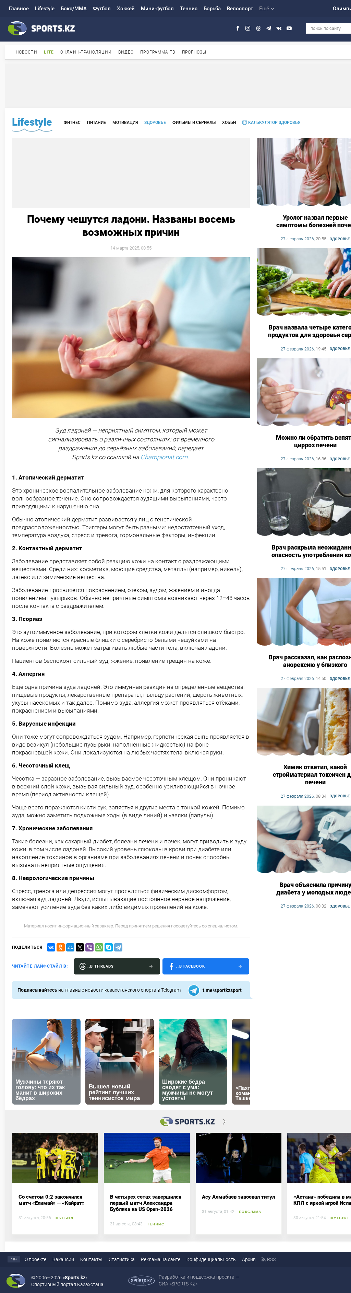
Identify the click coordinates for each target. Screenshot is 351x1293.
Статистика (122, 1259)
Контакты (91, 1259)
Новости (26, 52)
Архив (249, 1259)
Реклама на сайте (160, 1259)
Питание (96, 122)
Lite (49, 52)
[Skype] (109, 947)
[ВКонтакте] (51, 947)
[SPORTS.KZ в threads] (258, 28)
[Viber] (89, 947)
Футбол (102, 8)
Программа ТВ (157, 52)
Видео (126, 52)
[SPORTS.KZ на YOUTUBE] (289, 28)
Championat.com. (165, 457)
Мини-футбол (157, 8)
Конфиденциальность (211, 1259)
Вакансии (63, 1259)
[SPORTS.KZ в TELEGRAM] (268, 28)
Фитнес (72, 122)
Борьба (212, 8)
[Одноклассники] (61, 947)
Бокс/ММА (74, 8)
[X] (80, 947)
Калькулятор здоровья (274, 122)
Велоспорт (240, 8)
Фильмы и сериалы (194, 122)
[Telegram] (118, 947)
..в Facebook (190, 966)
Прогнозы (194, 52)
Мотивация (125, 122)
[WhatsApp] (99, 947)
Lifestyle (45, 8)
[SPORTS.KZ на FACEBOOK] (237, 28)
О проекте (35, 1259)
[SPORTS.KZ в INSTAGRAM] (248, 28)
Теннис (188, 8)
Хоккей (126, 8)
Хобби (229, 122)
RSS (271, 1259)
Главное (19, 8)
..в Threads (100, 966)
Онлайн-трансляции (86, 52)
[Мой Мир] (70, 947)
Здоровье (155, 122)
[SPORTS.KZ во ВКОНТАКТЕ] (278, 28)
